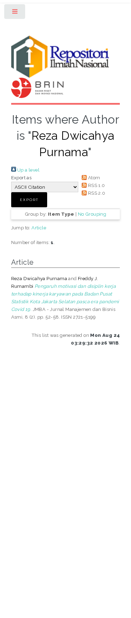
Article (38, 227)
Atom (93, 177)
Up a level (27, 170)
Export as (21, 177)
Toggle (15, 13)
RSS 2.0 (96, 193)
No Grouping (92, 214)
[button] (29, 199)
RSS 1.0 (96, 185)
